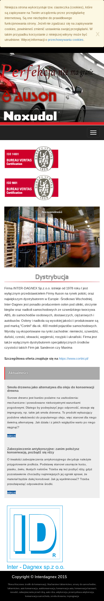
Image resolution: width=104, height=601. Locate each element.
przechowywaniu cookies (65, 39)
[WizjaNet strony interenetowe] (87, 577)
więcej (11, 436)
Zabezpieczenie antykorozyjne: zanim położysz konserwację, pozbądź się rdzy (43, 450)
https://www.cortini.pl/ (73, 358)
